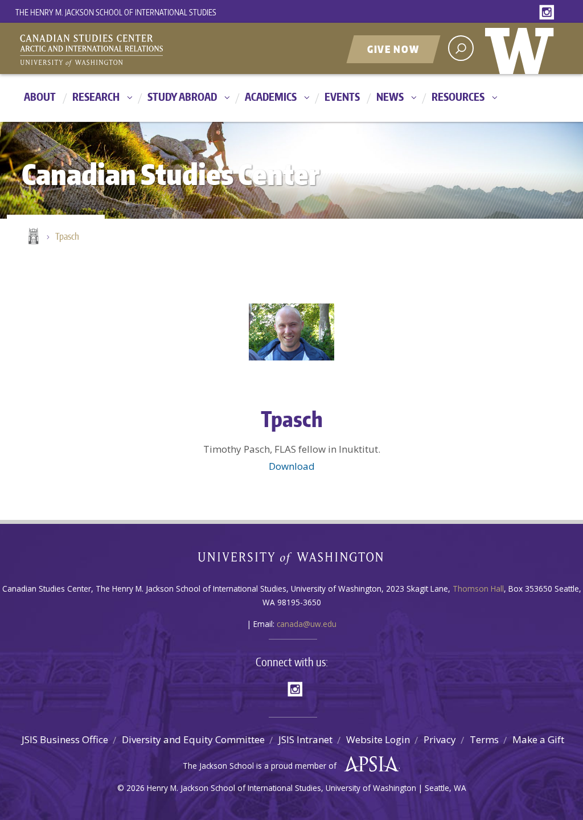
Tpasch (67, 236)
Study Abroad (182, 96)
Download (292, 466)
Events (342, 96)
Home (32, 237)
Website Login (378, 739)
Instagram (549, 13)
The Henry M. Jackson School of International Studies (115, 12)
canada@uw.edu (306, 623)
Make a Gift (538, 739)
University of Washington (522, 48)
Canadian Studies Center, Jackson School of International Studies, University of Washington (143, 49)
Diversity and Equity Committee (193, 739)
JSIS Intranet (305, 739)
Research (96, 96)
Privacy (440, 739)
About (40, 96)
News (390, 96)
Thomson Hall (478, 588)
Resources (458, 96)
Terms (484, 739)
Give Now (393, 49)
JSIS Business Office (65, 739)
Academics (271, 96)
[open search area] (461, 48)
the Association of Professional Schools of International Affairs (369, 764)
